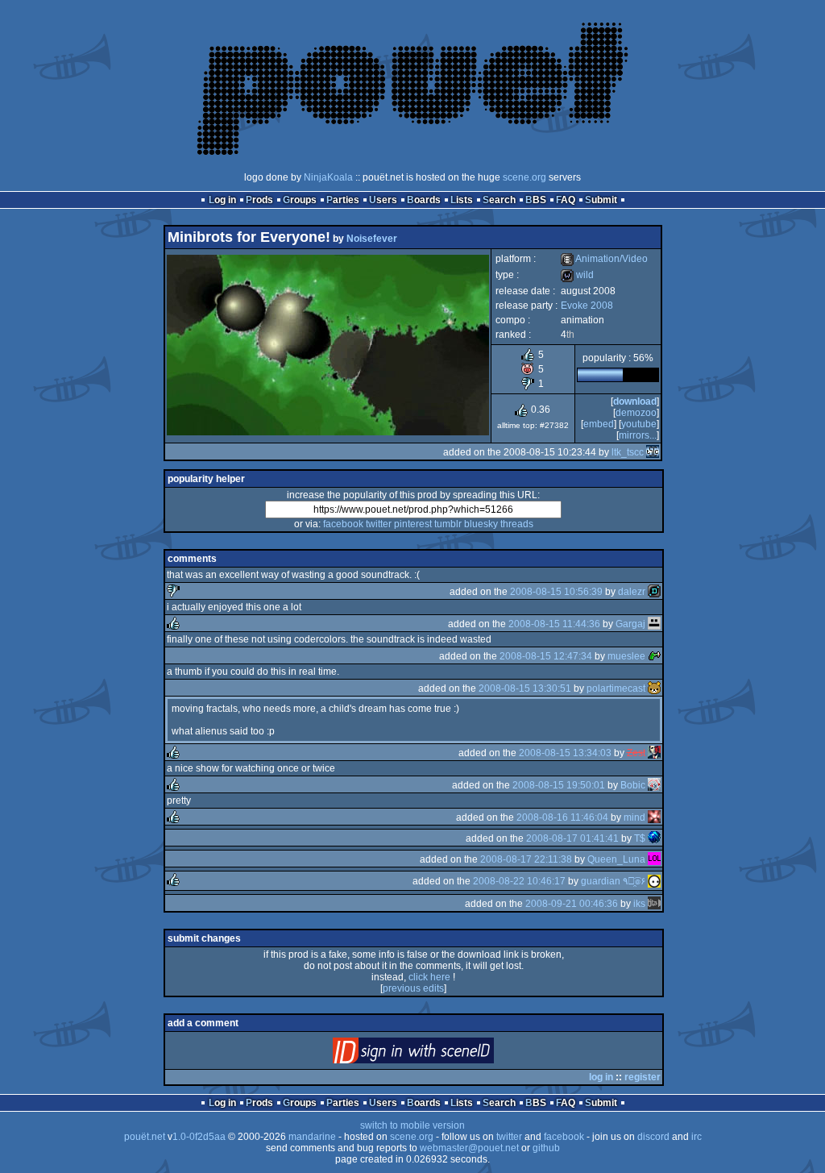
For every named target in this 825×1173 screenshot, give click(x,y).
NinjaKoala (328, 177)
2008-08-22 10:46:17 (519, 881)
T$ (639, 838)
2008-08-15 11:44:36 (554, 624)
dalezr (631, 591)
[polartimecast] (654, 688)
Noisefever (371, 238)
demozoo (636, 412)
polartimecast (616, 688)
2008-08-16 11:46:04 (562, 817)
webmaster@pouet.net (469, 1148)
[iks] (654, 903)
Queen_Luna (616, 859)
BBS (535, 200)
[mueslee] (654, 656)
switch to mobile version (412, 1125)
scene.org (524, 177)
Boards (424, 200)
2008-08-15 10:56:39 (556, 591)
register (642, 1077)
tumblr (448, 524)
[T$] (654, 838)
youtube (639, 424)
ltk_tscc (627, 452)
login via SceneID (440, 1054)
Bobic (632, 785)
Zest (636, 753)
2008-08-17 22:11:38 (526, 859)
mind (634, 817)
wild (577, 275)
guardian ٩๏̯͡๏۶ (613, 881)
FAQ (565, 200)
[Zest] (654, 753)
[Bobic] (654, 785)
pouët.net (144, 1136)
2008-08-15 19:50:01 (558, 785)
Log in (222, 200)
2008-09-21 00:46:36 (571, 903)
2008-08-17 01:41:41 (572, 838)
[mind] (654, 817)
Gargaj (630, 624)
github (546, 1148)
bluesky (481, 524)
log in (601, 1077)
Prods (259, 200)
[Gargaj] (654, 624)
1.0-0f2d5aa (199, 1136)
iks (639, 903)
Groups (300, 200)
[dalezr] (654, 591)
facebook (343, 524)
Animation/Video (604, 258)
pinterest (413, 524)
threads (516, 524)
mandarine (312, 1136)
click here (429, 977)
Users (383, 200)
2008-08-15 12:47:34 (546, 656)
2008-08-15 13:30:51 (525, 688)
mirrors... (638, 435)
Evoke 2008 (587, 305)
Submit (601, 200)
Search (499, 200)
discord (653, 1136)
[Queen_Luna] (654, 859)
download (635, 401)
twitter (379, 524)
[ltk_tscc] (652, 452)
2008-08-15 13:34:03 (565, 753)
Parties (342, 200)
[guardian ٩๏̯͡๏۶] (654, 881)
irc (696, 1136)
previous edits (413, 988)
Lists (461, 200)
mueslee (626, 656)
